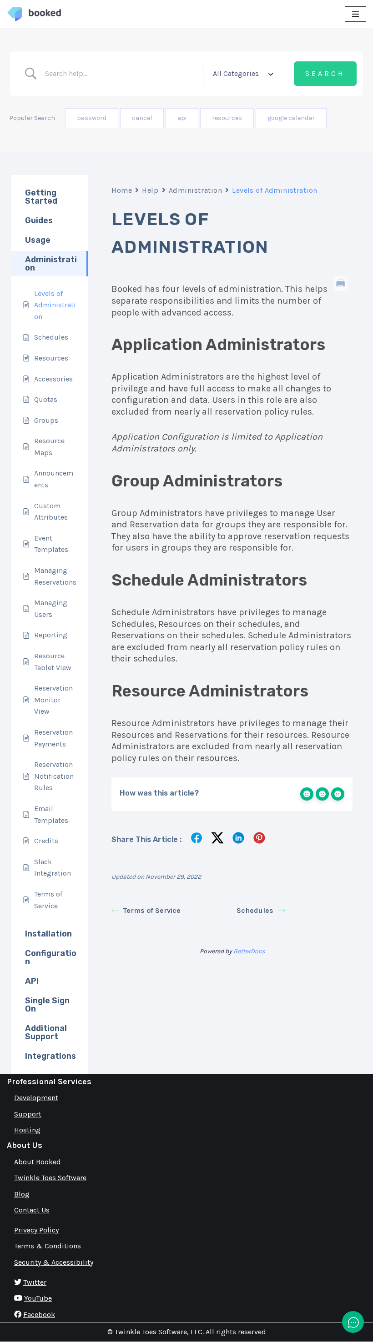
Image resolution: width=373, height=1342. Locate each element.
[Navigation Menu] (355, 14)
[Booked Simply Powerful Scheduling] (34, 14)
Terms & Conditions (47, 1246)
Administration (195, 190)
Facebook (39, 1314)
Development (36, 1097)
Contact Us (32, 1210)
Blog (22, 1194)
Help (150, 190)
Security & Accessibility (53, 1262)
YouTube (38, 1298)
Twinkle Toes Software (50, 1177)
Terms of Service (152, 910)
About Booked (37, 1161)
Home (121, 190)
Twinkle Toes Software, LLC (158, 1331)
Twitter (34, 1282)
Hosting (27, 1130)
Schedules (255, 910)
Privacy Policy (36, 1230)
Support (27, 1114)
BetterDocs (249, 951)
